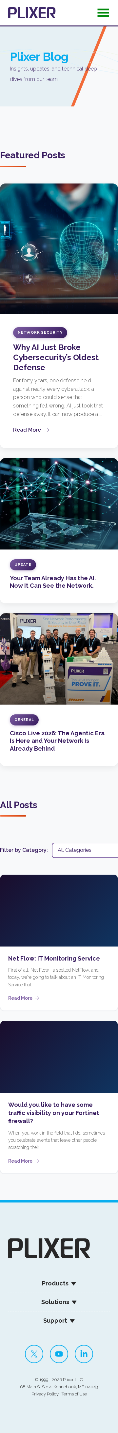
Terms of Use (74, 1394)
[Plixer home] (32, 12)
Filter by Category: (24, 850)
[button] (103, 15)
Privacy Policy (45, 1394)
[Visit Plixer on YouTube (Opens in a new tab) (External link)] (59, 1354)
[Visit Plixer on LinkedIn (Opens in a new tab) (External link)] (84, 1354)
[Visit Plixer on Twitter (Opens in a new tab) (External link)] (34, 1354)
